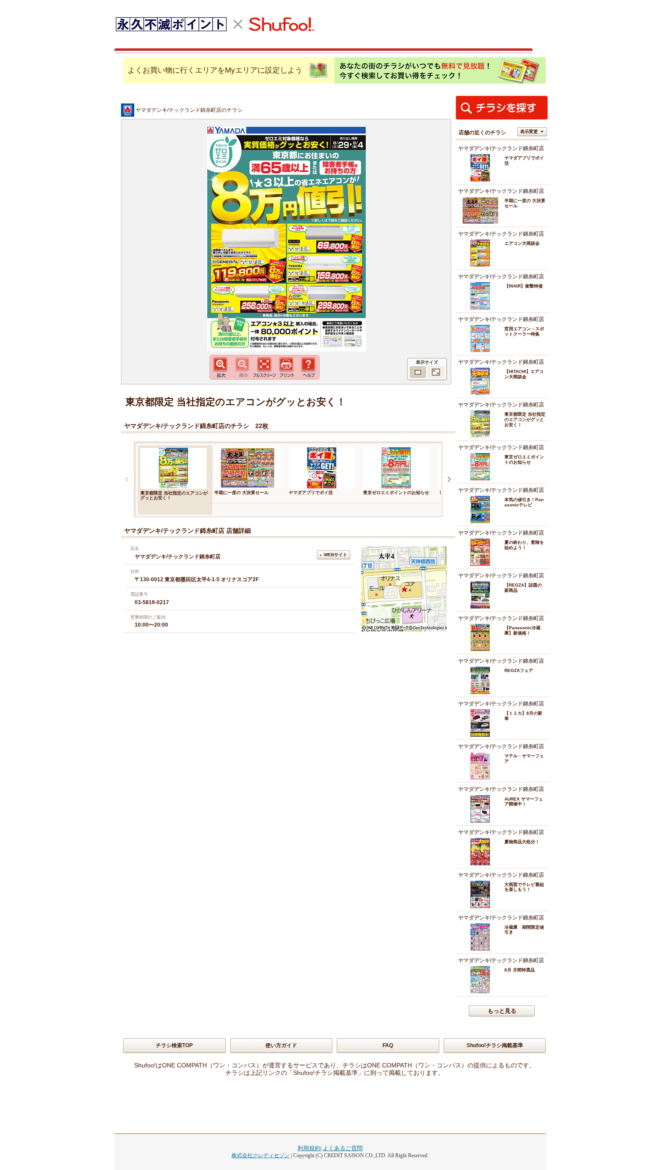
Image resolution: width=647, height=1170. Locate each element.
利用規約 (309, 1148)
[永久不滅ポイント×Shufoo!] (214, 24)
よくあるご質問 (343, 1148)
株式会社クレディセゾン (261, 1155)
